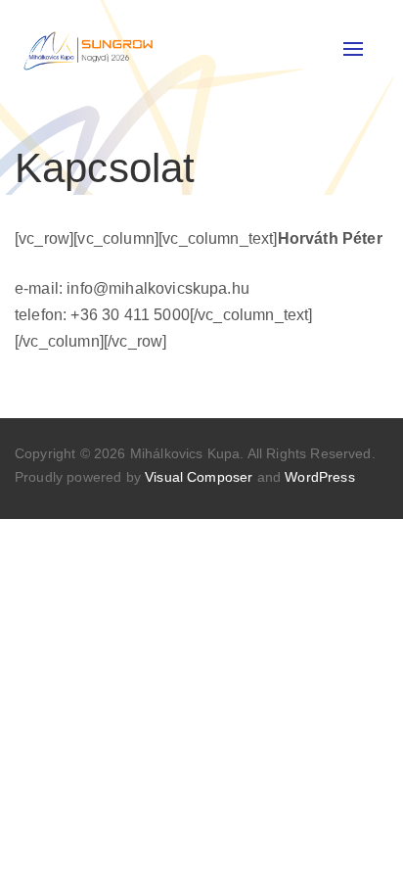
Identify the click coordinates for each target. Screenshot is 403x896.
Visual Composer (198, 477)
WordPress (319, 477)
